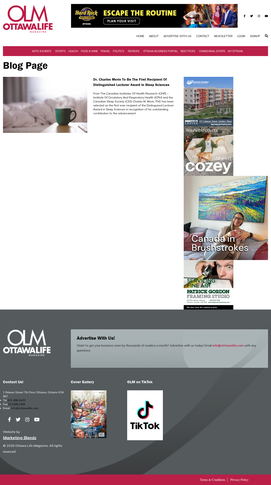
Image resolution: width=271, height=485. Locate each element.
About (154, 36)
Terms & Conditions (212, 479)
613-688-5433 (16, 400)
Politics (118, 51)
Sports (60, 51)
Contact (202, 36)
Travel (105, 51)
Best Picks (188, 51)
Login (241, 36)
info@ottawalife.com (228, 345)
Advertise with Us (177, 36)
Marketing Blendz (19, 437)
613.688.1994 (16, 404)
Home (140, 36)
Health (73, 51)
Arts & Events (41, 51)
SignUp (255, 36)
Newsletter (223, 36)
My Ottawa (235, 51)
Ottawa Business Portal (160, 51)
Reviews (133, 51)
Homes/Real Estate (212, 51)
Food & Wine (89, 51)
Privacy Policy (239, 479)
